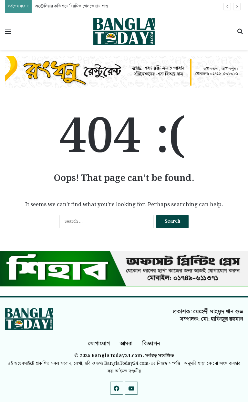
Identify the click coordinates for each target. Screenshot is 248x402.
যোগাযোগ (99, 343)
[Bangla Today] (124, 31)
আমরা (125, 343)
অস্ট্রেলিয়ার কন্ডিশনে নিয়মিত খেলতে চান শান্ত (71, 6)
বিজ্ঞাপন (151, 343)
